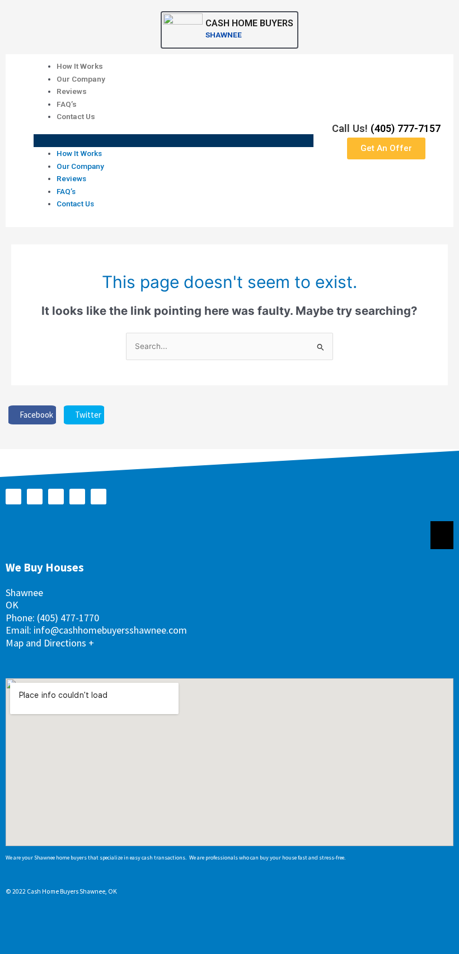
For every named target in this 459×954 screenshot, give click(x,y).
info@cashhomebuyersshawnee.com (110, 630)
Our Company (81, 78)
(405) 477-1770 (68, 617)
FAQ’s (67, 104)
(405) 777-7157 (406, 128)
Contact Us (76, 116)
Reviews (72, 91)
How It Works (80, 66)
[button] (173, 140)
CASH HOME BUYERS (249, 23)
